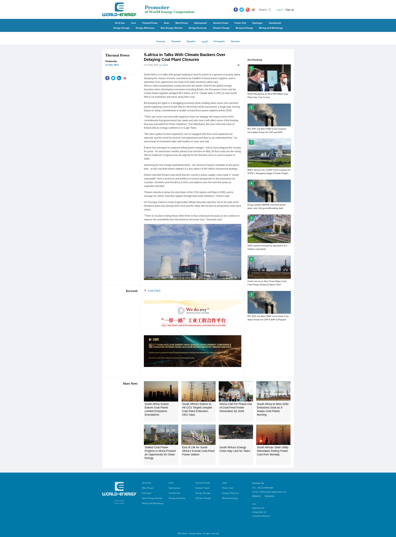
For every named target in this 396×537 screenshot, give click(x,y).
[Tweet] (241, 9)
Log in (279, 9)
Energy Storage (121, 28)
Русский (176, 41)
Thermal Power (150, 23)
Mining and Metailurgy (271, 28)
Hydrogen (257, 23)
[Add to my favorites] (238, 65)
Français (160, 41)
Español (191, 41)
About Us (256, 496)
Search (263, 9)
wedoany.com (258, 508)
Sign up (289, 9)
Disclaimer (269, 496)
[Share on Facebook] (107, 78)
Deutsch (235, 41)
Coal (133, 23)
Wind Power (181, 23)
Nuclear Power (220, 23)
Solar (166, 23)
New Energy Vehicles (172, 28)
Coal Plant (154, 290)
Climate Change (221, 28)
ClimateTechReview (261, 516)
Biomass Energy (244, 28)
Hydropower (200, 23)
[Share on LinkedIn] (119, 78)
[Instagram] (247, 9)
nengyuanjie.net (259, 512)
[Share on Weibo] (125, 78)
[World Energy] (148, 9)
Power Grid (240, 23)
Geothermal (275, 23)
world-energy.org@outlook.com (273, 492)
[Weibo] (253, 9)
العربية (205, 41)
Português (219, 41)
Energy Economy (198, 28)
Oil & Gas (120, 23)
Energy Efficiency (145, 28)
